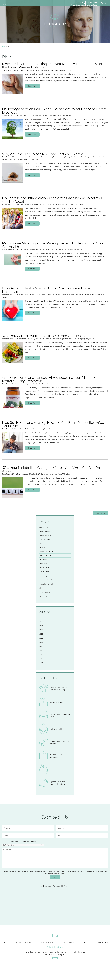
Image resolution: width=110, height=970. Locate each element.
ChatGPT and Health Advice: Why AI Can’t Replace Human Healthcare (47, 290)
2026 (41, 618)
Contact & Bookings (102, 942)
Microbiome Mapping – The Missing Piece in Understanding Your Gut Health (52, 245)
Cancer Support (34, 157)
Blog (84, 942)
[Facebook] (52, 936)
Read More (32, 86)
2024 (41, 626)
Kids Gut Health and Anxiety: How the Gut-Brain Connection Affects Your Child (54, 424)
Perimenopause (22, 159)
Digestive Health (58, 157)
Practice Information (46, 580)
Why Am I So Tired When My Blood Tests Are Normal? (44, 154)
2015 (41, 650)
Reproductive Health (65, 70)
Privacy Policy (73, 952)
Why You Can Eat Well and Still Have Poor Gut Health (43, 336)
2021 (41, 634)
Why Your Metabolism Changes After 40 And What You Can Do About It (51, 469)
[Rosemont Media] (55, 959)
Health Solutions (69, 942)
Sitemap (82, 952)
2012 (41, 662)
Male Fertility (44, 70)
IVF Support (66, 204)
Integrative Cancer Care (93, 157)
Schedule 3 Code (55, 947)
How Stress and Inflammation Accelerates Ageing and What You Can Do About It (52, 199)
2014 (41, 654)
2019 (41, 642)
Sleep (70, 115)
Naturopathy (54, 70)
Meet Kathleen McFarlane (23, 942)
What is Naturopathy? (47, 942)
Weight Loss (90, 339)
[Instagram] (57, 936)
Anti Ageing (24, 115)
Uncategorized (33, 159)
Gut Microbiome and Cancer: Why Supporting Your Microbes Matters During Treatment (49, 379)
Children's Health (46, 157)
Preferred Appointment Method (23, 842)
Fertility (21, 70)
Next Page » (100, 513)
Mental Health (54, 115)
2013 (41, 658)
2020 (41, 638)
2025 (41, 622)
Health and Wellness (32, 70)
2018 (41, 646)
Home (3, 46)
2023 (41, 630)
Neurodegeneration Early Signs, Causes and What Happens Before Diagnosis (54, 110)
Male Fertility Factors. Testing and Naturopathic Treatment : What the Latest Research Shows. (52, 65)
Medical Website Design (54, 955)
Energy (31, 115)
